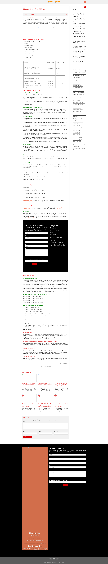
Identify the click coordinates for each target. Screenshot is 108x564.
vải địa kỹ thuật (26, 208)
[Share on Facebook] (41, 367)
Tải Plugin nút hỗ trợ (77, 132)
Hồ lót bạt (75, 105)
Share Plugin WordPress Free (78, 128)
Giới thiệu (51, 560)
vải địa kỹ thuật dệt (77, 141)
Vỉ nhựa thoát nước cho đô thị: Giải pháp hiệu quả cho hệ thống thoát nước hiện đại (79, 61)
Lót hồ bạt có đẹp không (78, 109)
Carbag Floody (76, 83)
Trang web (56, 431)
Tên (24, 431)
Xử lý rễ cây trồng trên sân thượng (79, 149)
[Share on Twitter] (43, 367)
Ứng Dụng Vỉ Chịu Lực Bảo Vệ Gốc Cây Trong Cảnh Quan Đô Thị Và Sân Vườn (62, 405)
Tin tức (24, 7)
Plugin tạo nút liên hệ (77, 127)
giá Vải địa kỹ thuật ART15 (78, 102)
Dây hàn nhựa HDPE (77, 89)
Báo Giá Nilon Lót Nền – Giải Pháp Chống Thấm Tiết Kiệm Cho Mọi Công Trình (61, 384)
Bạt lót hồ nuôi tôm (77, 77)
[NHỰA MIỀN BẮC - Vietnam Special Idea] (54, 2)
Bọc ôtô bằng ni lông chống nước (79, 81)
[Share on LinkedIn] (50, 367)
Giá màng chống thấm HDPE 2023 (79, 98)
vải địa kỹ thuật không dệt (78, 142)
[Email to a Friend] (46, 367)
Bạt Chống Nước (76, 75)
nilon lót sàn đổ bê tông (78, 121)
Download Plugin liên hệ (78, 87)
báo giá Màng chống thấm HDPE (79, 73)
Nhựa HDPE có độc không (78, 118)
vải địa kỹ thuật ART (77, 135)
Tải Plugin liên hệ (76, 130)
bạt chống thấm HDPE (62, 207)
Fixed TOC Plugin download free (79, 92)
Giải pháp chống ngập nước (78, 104)
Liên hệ (55, 560)
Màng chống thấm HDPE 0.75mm (35, 190)
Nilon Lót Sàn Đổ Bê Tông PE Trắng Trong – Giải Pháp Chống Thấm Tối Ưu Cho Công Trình (45, 405)
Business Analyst (76, 69)
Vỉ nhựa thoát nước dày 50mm (79, 144)
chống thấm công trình (77, 85)
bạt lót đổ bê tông (77, 79)
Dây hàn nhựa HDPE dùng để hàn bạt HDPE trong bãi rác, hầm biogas (28, 384)
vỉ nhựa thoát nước (60, 208)
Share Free (60, 560)
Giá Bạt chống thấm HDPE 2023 (79, 94)
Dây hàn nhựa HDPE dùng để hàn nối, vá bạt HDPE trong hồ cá (45, 384)
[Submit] (85, 7)
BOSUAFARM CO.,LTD (27, 200)
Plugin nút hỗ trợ (76, 125)
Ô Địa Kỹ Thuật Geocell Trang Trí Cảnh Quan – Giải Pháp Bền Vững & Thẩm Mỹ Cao (79, 46)
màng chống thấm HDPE (78, 113)
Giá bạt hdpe (76, 96)
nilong (74, 120)
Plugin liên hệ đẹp (77, 123)
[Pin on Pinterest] (48, 367)
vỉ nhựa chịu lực (76, 146)
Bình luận (25, 421)
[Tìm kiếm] (85, 2)
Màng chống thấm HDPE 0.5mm (35, 193)
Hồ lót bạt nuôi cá (76, 107)
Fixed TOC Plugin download (78, 90)
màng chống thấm (77, 111)
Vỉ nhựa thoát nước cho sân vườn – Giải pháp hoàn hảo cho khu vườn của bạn (79, 56)
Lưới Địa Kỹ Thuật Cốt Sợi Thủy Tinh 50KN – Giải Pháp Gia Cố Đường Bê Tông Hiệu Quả (79, 51)
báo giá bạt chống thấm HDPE (79, 70)
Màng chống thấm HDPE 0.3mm (35, 197)
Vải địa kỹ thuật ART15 (77, 137)
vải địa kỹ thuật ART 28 (77, 139)
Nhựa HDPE (75, 116)
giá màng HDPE (76, 100)
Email (40, 431)
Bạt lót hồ (83, 75)
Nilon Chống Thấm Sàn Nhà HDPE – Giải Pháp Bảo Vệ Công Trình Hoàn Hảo (29, 405)
